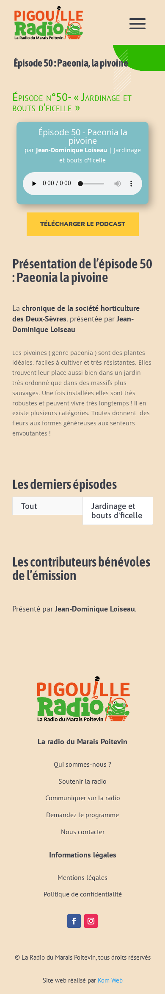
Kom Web (110, 980)
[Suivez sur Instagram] (91, 921)
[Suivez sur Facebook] (74, 921)
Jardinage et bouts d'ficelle (116, 510)
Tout (29, 506)
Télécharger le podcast (82, 224)
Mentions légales (82, 877)
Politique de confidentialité (83, 894)
